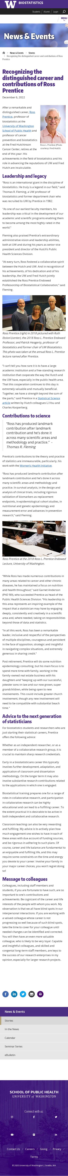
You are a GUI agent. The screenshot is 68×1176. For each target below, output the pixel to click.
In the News (12, 1029)
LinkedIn (55, 1140)
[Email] (31, 994)
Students (36, 11)
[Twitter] (23, 994)
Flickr (34, 1140)
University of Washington (11, 4)
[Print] (40, 994)
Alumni (47, 11)
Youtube (12, 1140)
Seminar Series (13, 1046)
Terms (34, 1157)
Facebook (34, 1122)
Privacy (57, 1149)
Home (4, 53)
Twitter (55, 1122)
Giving (43, 1149)
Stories (32, 53)
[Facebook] (5, 994)
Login (55, 11)
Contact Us (13, 1149)
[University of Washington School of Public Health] (34, 1094)
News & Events (17, 53)
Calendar (10, 1038)
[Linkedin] (14, 994)
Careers (30, 1149)
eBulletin (10, 1055)
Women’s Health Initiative (36, 465)
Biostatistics (31, 3)
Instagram (12, 1122)
